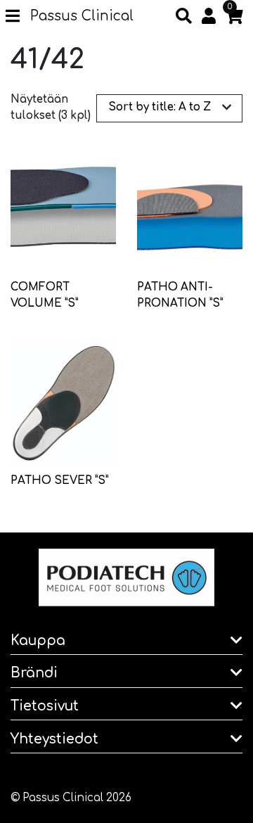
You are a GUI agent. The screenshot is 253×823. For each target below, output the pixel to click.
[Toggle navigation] (18, 16)
